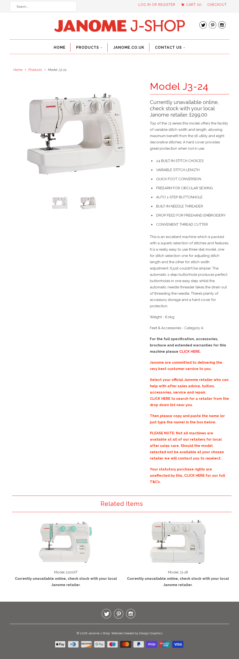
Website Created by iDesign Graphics (136, 633)
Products (87, 47)
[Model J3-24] (77, 134)
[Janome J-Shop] (119, 27)
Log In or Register (156, 5)
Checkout (217, 5)
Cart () (193, 5)
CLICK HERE (189, 351)
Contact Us (168, 47)
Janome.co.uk (128, 47)
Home (60, 47)
